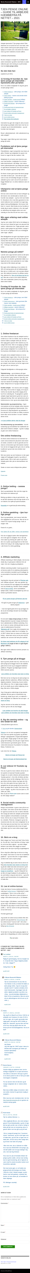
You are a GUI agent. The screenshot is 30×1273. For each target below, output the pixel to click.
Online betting (7, 95)
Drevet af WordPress (6, 1271)
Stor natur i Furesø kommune (8, 1261)
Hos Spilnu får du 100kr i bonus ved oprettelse (14, 531)
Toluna (4, 728)
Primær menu (28, 2)
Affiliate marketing (8, 101)
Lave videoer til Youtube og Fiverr (12, 111)
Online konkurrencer (9, 301)
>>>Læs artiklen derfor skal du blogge (13, 420)
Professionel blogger (9, 103)
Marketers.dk (5, 629)
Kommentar (5, 1203)
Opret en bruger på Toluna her (15, 755)
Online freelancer (8, 91)
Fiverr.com (4, 475)
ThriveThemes (21, 920)
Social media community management (14, 113)
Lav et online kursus (9, 117)
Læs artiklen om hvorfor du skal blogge (15, 710)
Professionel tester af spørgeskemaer (14, 107)
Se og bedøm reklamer (10, 109)
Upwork (3, 471)
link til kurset (10, 926)
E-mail (3, 1232)
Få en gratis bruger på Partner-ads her (15, 598)
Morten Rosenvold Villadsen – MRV (11, 2)
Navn (3, 1225)
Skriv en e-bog (8, 115)
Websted (3, 1239)
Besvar (7, 971)
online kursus (12, 891)
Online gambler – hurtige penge (12, 99)
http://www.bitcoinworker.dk (11, 1100)
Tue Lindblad (6, 954)
